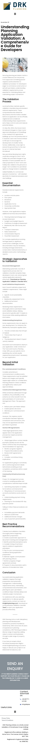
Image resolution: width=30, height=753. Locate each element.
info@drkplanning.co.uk (10, 603)
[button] (15, 14)
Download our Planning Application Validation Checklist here (14, 280)
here (4, 607)
